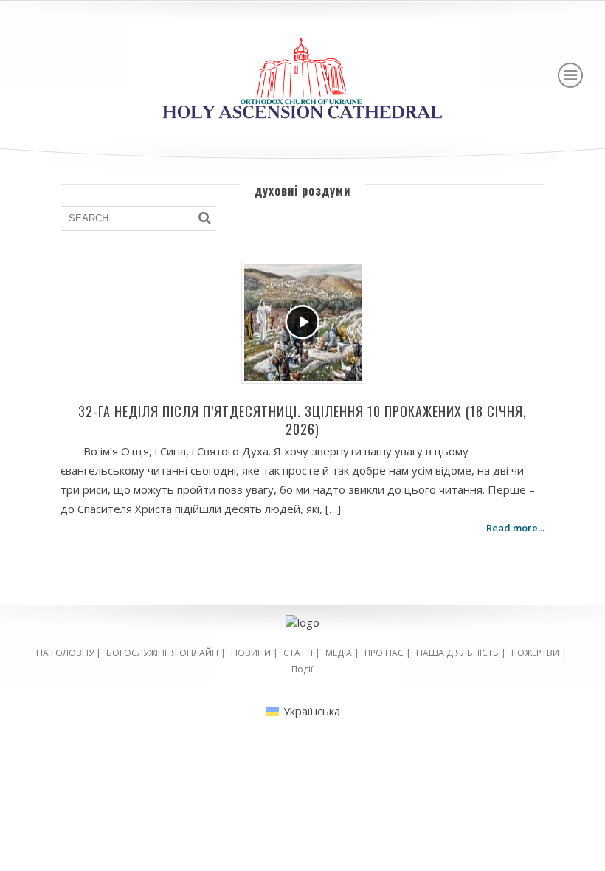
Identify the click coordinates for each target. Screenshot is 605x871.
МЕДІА (338, 653)
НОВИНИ (251, 653)
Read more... (515, 527)
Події (302, 669)
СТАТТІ (298, 653)
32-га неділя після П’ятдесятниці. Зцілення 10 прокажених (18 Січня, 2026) (302, 420)
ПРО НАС (384, 653)
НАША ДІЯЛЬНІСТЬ (457, 653)
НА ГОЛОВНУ (65, 653)
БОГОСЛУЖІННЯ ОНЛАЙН (162, 653)
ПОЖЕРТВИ (535, 653)
